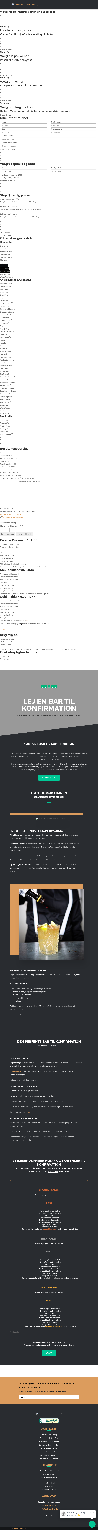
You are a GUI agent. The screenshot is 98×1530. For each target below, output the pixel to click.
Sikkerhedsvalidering (8, 523)
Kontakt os (49, 777)
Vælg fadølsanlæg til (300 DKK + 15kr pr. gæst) (17, 511)
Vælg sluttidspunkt (9, 178)
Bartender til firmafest (49, 1438)
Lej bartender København (49, 1455)
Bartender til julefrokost (49, 1441)
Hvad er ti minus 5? (11, 526)
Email (4, 129)
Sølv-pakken (7, 206)
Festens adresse (7, 136)
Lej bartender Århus (49, 1452)
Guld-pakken (7, 214)
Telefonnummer (57, 129)
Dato (3, 168)
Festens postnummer (9, 143)
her (27, 564)
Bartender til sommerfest (49, 1445)
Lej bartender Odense (49, 1458)
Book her (3, 629)
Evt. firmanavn (56, 122)
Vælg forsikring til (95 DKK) (10, 514)
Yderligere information (8, 508)
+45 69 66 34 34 (49, 1505)
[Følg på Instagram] (51, 1516)
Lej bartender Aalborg (49, 1448)
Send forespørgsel (7, 534)
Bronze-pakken (8, 199)
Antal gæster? (56, 168)
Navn (4, 122)
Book (49, 1353)
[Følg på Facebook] (46, 1516)
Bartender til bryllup (49, 1434)
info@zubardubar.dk (49, 1509)
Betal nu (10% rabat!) (24, 534)
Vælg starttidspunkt (9, 175)
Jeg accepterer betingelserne (12, 517)
